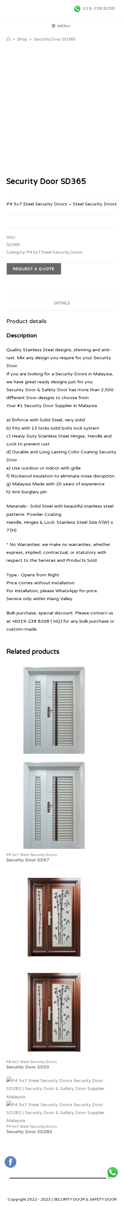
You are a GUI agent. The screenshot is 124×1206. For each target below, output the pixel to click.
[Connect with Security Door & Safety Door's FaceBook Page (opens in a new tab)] (10, 1162)
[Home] (8, 39)
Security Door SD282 (29, 1131)
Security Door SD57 (27, 860)
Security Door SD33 (27, 1067)
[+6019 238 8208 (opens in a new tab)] (112, 1172)
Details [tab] (62, 303)
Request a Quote (34, 269)
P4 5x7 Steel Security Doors (54, 252)
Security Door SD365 (55, 39)
